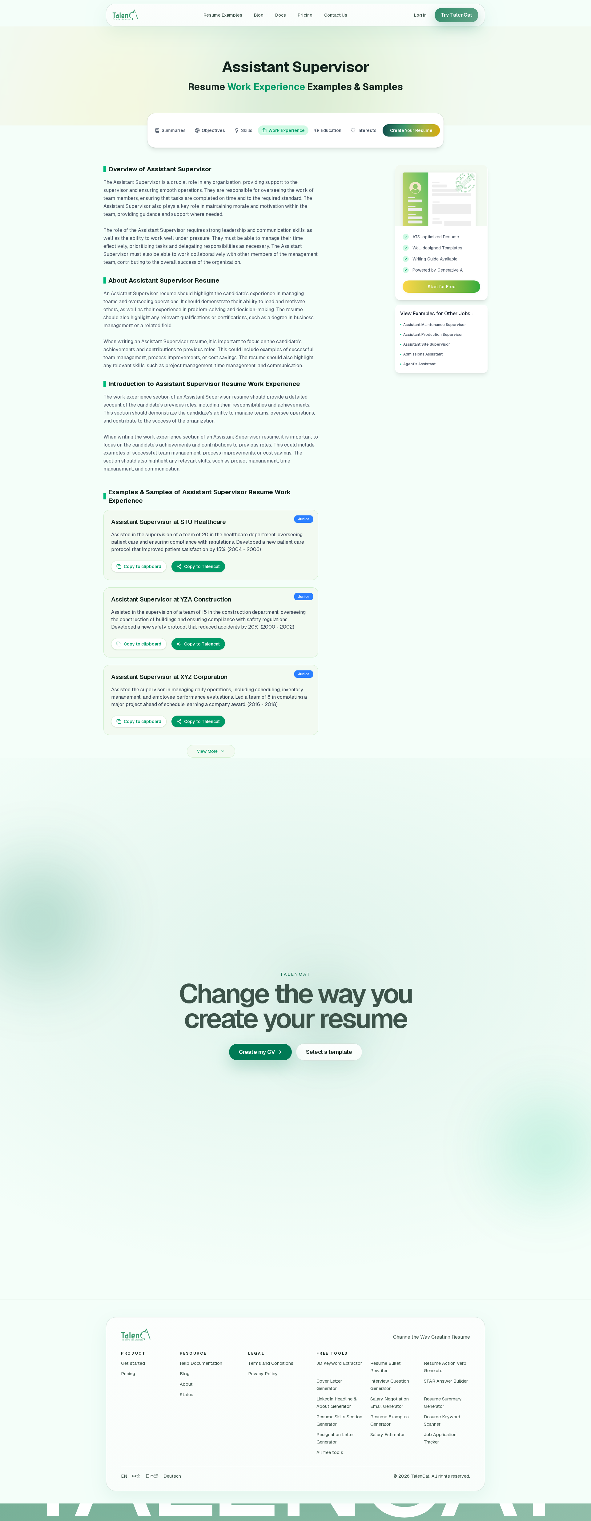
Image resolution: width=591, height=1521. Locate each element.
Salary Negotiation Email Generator (389, 1402)
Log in (420, 15)
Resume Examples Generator (389, 1420)
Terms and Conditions (270, 1363)
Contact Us (335, 15)
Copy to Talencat (202, 566)
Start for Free (442, 286)
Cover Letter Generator (329, 1384)
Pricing (305, 15)
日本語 (152, 1476)
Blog (258, 15)
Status (186, 1394)
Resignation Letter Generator (335, 1438)
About (186, 1384)
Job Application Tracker (440, 1438)
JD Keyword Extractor (339, 1363)
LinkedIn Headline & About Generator (336, 1402)
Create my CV (257, 1051)
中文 (136, 1476)
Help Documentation (201, 1363)
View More (207, 751)
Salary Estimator (387, 1434)
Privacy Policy (263, 1373)
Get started (133, 1363)
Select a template (329, 1051)
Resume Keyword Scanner (442, 1420)
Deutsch (172, 1476)
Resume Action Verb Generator (445, 1366)
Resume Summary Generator (443, 1402)
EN (124, 1476)
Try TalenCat (456, 15)
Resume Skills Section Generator (339, 1420)
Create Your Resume (411, 130)
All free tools (329, 1452)
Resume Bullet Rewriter (385, 1366)
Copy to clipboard (142, 566)
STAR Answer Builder (446, 1381)
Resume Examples (222, 15)
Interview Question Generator (389, 1384)
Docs (280, 15)
